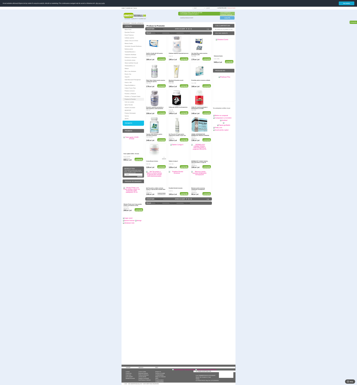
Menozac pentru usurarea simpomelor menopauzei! (198, 188)
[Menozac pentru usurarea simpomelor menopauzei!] (199, 179)
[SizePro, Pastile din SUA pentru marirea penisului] (154, 44)
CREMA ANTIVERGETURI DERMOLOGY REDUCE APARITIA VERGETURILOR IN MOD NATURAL (200, 135)
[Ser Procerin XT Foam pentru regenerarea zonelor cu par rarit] (177, 125)
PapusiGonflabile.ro (130, 85)
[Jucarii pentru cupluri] (221, 130)
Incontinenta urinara (130, 60)
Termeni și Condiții (160, 373)
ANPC (157, 378)
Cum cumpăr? (129, 376)
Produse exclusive (130, 91)
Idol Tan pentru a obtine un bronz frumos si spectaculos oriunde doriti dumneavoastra (155, 188)
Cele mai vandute (129, 102)
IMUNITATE (128, 110)
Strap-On (127, 77)
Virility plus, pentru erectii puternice (178, 107)
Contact (128, 371)
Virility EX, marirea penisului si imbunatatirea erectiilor (199, 108)
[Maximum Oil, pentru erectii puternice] (177, 71)
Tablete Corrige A (173, 161)
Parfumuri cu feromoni (131, 57)
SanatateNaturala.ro (130, 52)
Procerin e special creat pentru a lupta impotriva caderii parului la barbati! (154, 108)
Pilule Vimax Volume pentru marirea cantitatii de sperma (155, 81)
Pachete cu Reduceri (130, 93)
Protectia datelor (159, 380)
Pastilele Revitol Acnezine (175, 188)
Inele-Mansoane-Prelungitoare (133, 79)
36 (188, 28)
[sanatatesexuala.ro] (135, 19)
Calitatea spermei (129, 38)
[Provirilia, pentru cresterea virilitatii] (199, 71)
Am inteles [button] (346, 3)
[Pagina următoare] (209, 29)
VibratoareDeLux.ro (130, 65)
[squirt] (224, 123)
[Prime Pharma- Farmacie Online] (183, 369)
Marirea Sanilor (129, 43)
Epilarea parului (129, 49)
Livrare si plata (142, 371)
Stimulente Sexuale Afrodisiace (133, 46)
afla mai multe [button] (100, 3)
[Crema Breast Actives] (154, 152)
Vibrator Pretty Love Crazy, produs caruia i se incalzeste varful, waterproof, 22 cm (132, 205)
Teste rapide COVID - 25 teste (131, 153)
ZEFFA (126, 118)
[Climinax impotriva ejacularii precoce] (177, 44)
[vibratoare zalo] (129, 223)
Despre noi (129, 8)
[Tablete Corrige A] (177, 152)
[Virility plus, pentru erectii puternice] (177, 98)
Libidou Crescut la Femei (131, 40)
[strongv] (138, 220)
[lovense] (129, 220)
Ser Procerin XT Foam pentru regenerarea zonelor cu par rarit (177, 135)
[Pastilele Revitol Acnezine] (177, 179)
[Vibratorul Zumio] (222, 47)
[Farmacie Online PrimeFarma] (205, 369)
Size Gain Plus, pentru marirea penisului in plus (199, 54)
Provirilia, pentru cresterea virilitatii (200, 80)
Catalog (128, 26)
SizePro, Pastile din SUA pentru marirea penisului (154, 54)
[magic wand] (128, 218)
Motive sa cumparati (160, 376)
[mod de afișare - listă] (170, 29)
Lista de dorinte (142, 376)
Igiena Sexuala (129, 104)
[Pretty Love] (217, 127)
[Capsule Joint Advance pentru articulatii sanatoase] (154, 125)
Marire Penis (128, 29)
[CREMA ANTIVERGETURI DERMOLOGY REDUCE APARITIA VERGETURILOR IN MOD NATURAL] (199, 125)
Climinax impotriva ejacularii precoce (178, 53)
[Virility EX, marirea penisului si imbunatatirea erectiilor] (199, 98)
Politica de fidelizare (143, 375)
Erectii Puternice (129, 35)
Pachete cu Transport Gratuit (132, 96)
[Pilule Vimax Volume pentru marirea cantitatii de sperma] (154, 71)
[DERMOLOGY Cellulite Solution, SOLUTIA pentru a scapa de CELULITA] (199, 152)
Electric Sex (128, 74)
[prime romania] (224, 89)
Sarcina (127, 116)
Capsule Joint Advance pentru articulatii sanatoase (154, 135)
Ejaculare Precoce (130, 32)
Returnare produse (143, 373)
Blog (135, 8)
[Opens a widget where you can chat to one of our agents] (350, 381)
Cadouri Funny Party (130, 88)
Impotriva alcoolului (130, 107)
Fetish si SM (128, 82)
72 (191, 28)
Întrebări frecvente (130, 378)
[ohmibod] (224, 120)
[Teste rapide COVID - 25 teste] (131, 145)
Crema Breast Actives (152, 161)
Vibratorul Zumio (218, 56)
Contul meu (129, 373)
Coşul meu (128, 375)
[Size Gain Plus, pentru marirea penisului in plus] (199, 44)
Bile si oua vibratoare (130, 71)
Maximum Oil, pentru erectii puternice (176, 81)
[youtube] (218, 111)
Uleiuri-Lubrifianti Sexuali (131, 63)
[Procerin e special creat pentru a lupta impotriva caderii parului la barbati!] (154, 98)
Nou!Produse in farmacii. (144, 380)
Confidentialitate (159, 375)
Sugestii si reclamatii (143, 378)
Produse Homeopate (130, 113)
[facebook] (215, 111)
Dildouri (127, 68)
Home (123, 8)
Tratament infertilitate (130, 54)
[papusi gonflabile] (223, 125)
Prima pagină (126, 23)
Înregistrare (231, 8)
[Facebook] (217, 13)
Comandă (162, 59)
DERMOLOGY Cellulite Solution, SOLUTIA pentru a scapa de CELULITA (199, 162)
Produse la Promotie (130, 99)
